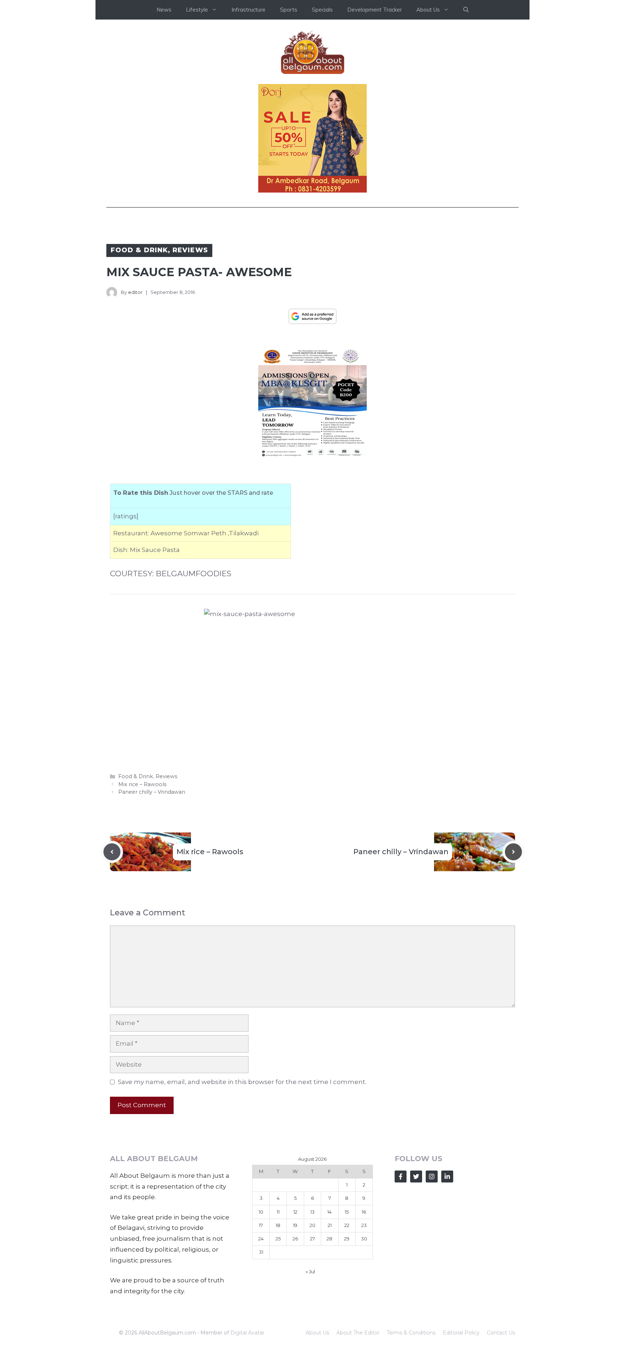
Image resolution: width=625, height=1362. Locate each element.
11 (278, 1212)
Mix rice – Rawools (142, 784)
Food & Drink (139, 250)
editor (135, 292)
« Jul (310, 1271)
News (164, 9)
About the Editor (357, 1332)
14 (329, 1212)
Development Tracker (374, 9)
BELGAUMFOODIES (193, 573)
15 (347, 1212)
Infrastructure (248, 9)
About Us (317, 1332)
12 (295, 1212)
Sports (288, 9)
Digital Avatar (247, 1332)
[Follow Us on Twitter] (416, 1176)
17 (261, 1225)
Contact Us (501, 1332)
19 (295, 1225)
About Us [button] (428, 9)
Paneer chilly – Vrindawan (151, 792)
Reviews (190, 250)
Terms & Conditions (411, 1332)
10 (261, 1212)
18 (278, 1225)
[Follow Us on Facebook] (401, 1176)
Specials (322, 9)
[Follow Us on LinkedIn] (447, 1176)
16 (364, 1212)
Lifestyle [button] (197, 9)
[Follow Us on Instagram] (432, 1176)
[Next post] (513, 852)
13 (312, 1212)
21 (330, 1225)
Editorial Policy (461, 1332)
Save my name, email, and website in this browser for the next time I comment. (242, 1081)
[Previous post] (112, 852)
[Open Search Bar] (466, 10)
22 (346, 1225)
